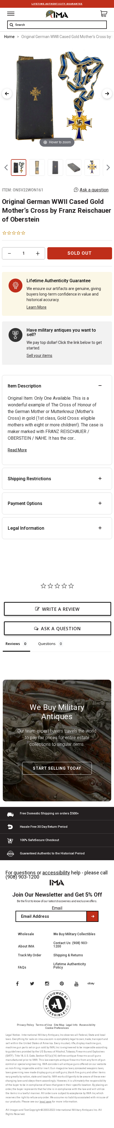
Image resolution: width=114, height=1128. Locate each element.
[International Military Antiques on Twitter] (32, 984)
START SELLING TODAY (57, 768)
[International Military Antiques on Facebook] (17, 984)
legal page (45, 1101)
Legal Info (71, 1024)
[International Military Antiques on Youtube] (78, 984)
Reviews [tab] (13, 643)
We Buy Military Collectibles (74, 934)
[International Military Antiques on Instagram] (47, 984)
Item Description (24, 386)
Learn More (36, 307)
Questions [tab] (47, 643)
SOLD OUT (80, 253)
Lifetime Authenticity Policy (69, 965)
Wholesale (26, 934)
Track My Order (29, 955)
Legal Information (26, 528)
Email (57, 908)
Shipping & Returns (68, 955)
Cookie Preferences (57, 1027)
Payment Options (25, 503)
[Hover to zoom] (57, 96)
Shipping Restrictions (29, 478)
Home (9, 36)
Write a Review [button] (61, 609)
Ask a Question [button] (61, 629)
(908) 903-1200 (22, 877)
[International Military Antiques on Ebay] (93, 984)
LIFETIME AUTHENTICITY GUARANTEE (57, 3)
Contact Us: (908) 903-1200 (70, 944)
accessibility (56, 873)
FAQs (22, 967)
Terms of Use (44, 1024)
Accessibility (87, 1024)
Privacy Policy (25, 1024)
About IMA (26, 946)
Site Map (59, 1024)
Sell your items (39, 355)
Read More (17, 450)
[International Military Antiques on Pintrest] (63, 984)
